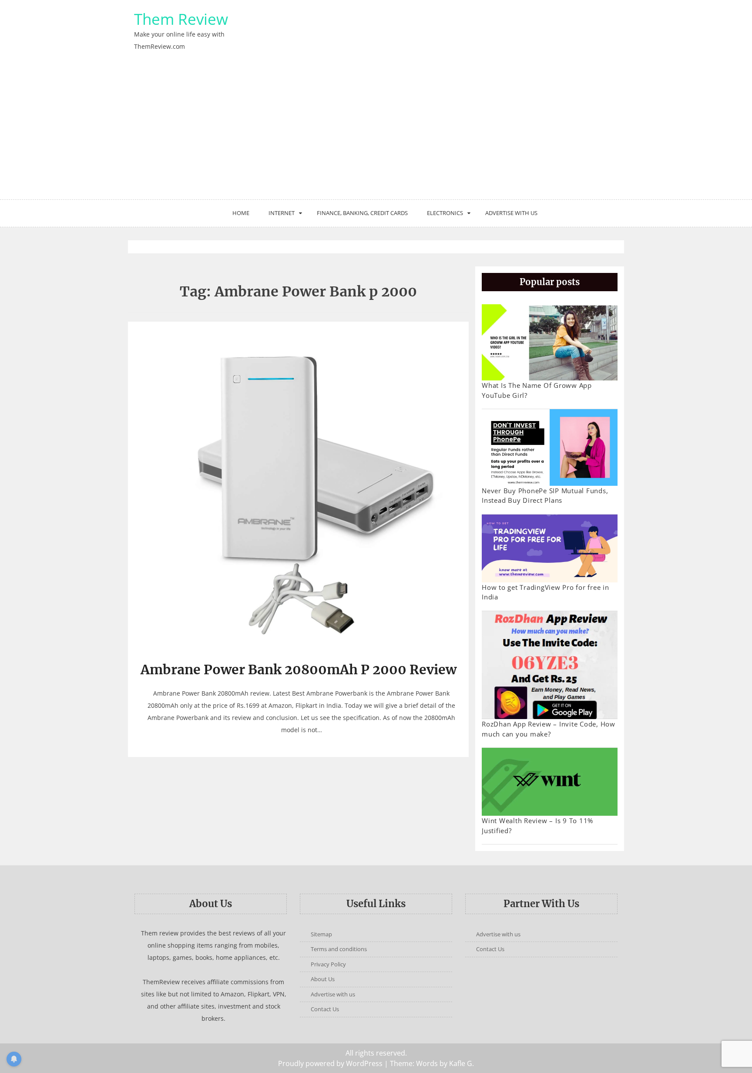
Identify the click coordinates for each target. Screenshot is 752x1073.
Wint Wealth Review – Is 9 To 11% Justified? (537, 825)
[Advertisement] (376, 134)
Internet (282, 213)
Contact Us (325, 1009)
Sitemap (321, 934)
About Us (323, 979)
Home (240, 213)
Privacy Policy (328, 964)
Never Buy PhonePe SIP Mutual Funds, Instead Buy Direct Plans (545, 495)
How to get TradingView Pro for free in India (545, 592)
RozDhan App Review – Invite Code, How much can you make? (548, 729)
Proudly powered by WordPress (330, 1063)
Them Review (181, 19)
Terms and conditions (339, 949)
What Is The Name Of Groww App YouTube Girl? (537, 390)
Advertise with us (511, 213)
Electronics (445, 213)
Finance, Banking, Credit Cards (362, 213)
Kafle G (460, 1063)
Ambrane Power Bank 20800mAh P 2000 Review (299, 669)
